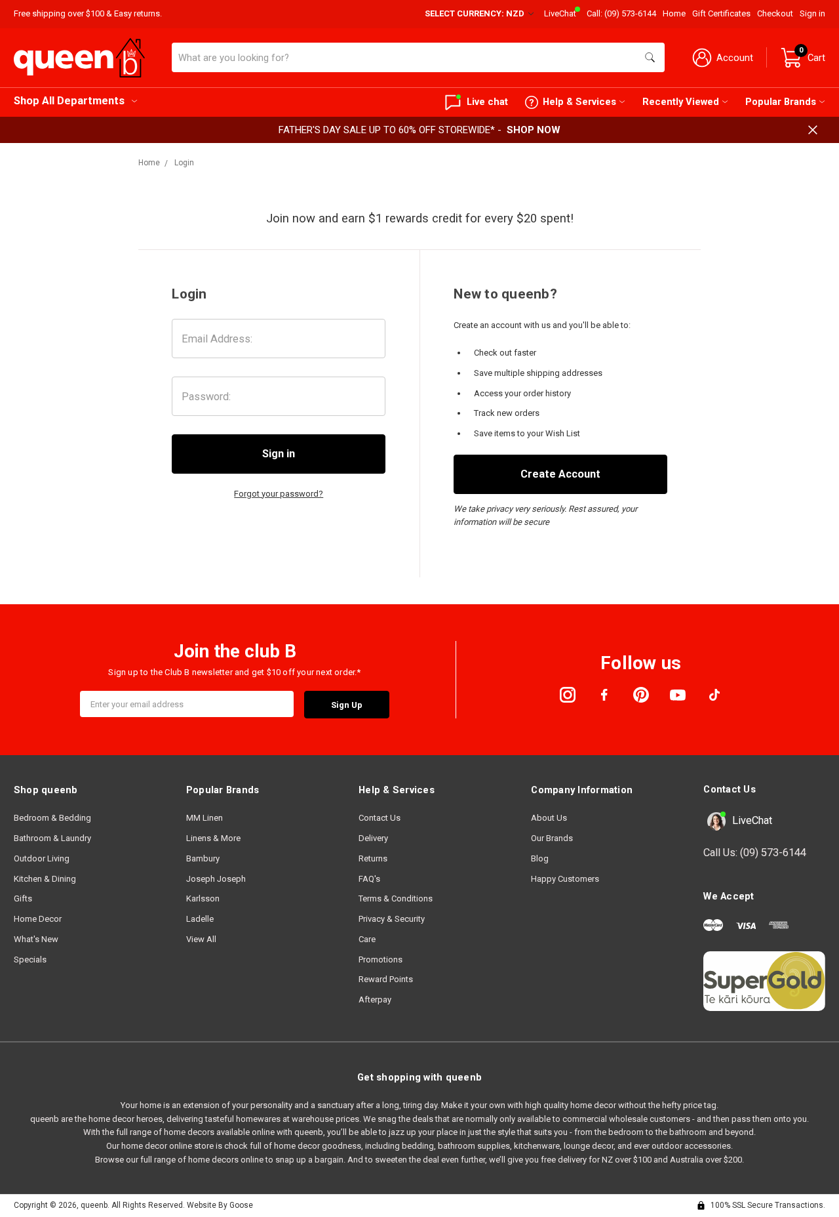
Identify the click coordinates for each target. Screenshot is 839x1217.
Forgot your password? (278, 494)
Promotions (380, 959)
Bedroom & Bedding (52, 818)
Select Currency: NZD (475, 13)
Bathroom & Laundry (52, 838)
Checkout (775, 13)
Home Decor (38, 919)
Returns (373, 858)
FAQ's (369, 879)
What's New (36, 939)
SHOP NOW (533, 130)
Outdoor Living (41, 858)
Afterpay (375, 999)
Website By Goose (220, 1205)
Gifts (23, 898)
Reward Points (386, 979)
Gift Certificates (721, 13)
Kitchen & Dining (45, 879)
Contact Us (379, 818)
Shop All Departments (69, 100)
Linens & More (213, 838)
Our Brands (552, 838)
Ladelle (200, 919)
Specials (30, 959)
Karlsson (203, 898)
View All (201, 939)
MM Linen (204, 818)
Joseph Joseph (216, 879)
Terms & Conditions (396, 898)
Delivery (373, 838)
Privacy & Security (392, 919)
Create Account (560, 474)
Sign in (812, 13)
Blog (540, 858)
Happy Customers (565, 879)
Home (674, 13)
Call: (621, 13)
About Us (549, 818)
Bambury (203, 858)
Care (367, 939)
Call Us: (754, 852)
